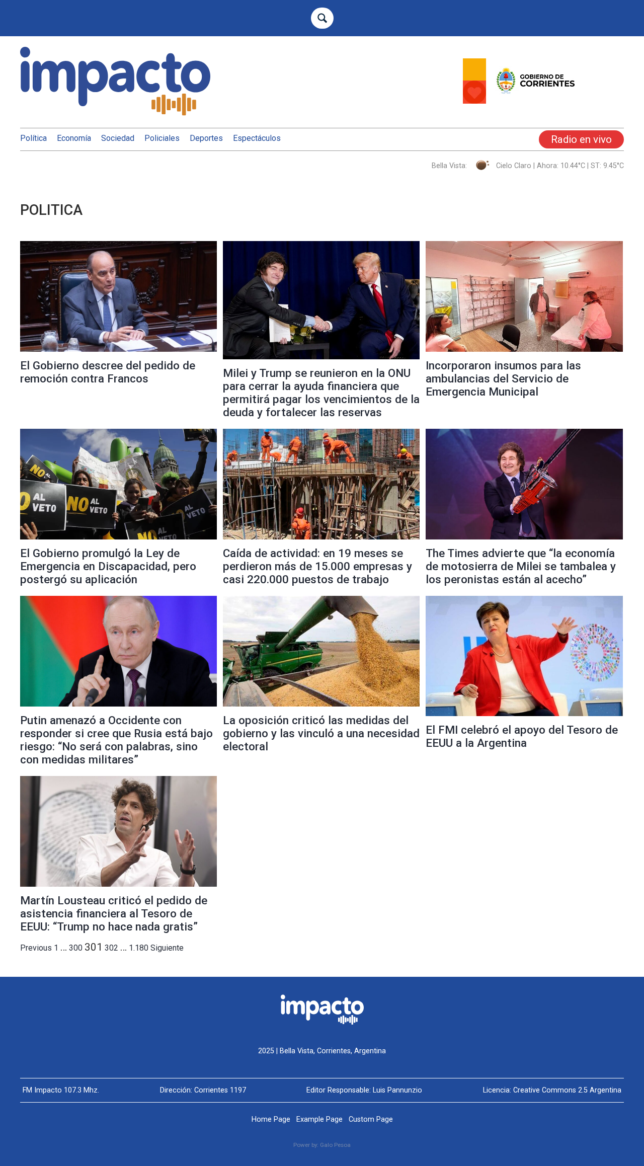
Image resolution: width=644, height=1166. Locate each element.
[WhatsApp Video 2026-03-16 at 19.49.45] (543, 101)
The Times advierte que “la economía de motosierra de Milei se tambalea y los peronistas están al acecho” (521, 566)
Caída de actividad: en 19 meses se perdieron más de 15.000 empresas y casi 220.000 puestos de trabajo (317, 566)
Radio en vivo (581, 139)
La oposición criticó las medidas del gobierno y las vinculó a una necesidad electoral (321, 733)
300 (76, 948)
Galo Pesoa (335, 1144)
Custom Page (371, 1119)
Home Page (271, 1119)
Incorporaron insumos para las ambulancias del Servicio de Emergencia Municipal (503, 378)
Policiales (162, 138)
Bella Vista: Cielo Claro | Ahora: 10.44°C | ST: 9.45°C (528, 166)
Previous (36, 948)
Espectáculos (257, 138)
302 (111, 948)
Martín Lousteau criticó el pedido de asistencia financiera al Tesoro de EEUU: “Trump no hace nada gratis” (113, 913)
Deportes (206, 138)
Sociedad (117, 138)
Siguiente (167, 948)
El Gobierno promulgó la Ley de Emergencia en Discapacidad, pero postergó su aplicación (108, 566)
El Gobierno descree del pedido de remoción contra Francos (107, 372)
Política (33, 138)
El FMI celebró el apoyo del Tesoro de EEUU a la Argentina (522, 736)
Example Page (319, 1119)
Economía (74, 138)
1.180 (138, 948)
